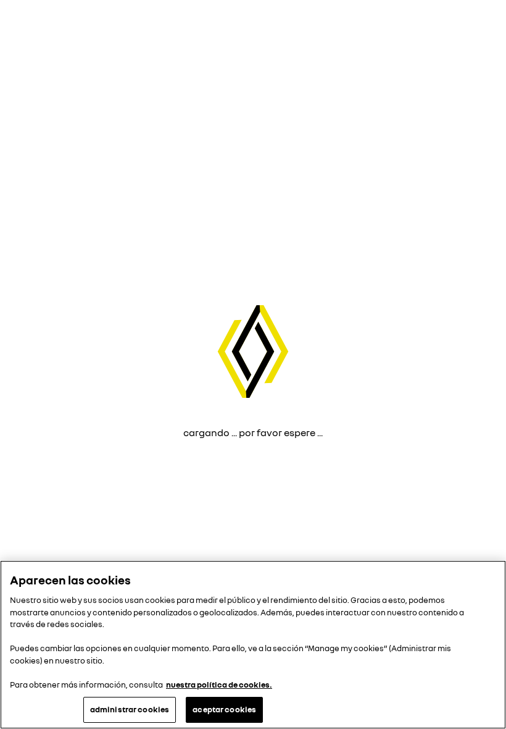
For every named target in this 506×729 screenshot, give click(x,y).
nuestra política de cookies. (219, 684)
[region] (253, 644)
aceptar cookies (224, 709)
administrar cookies (129, 709)
